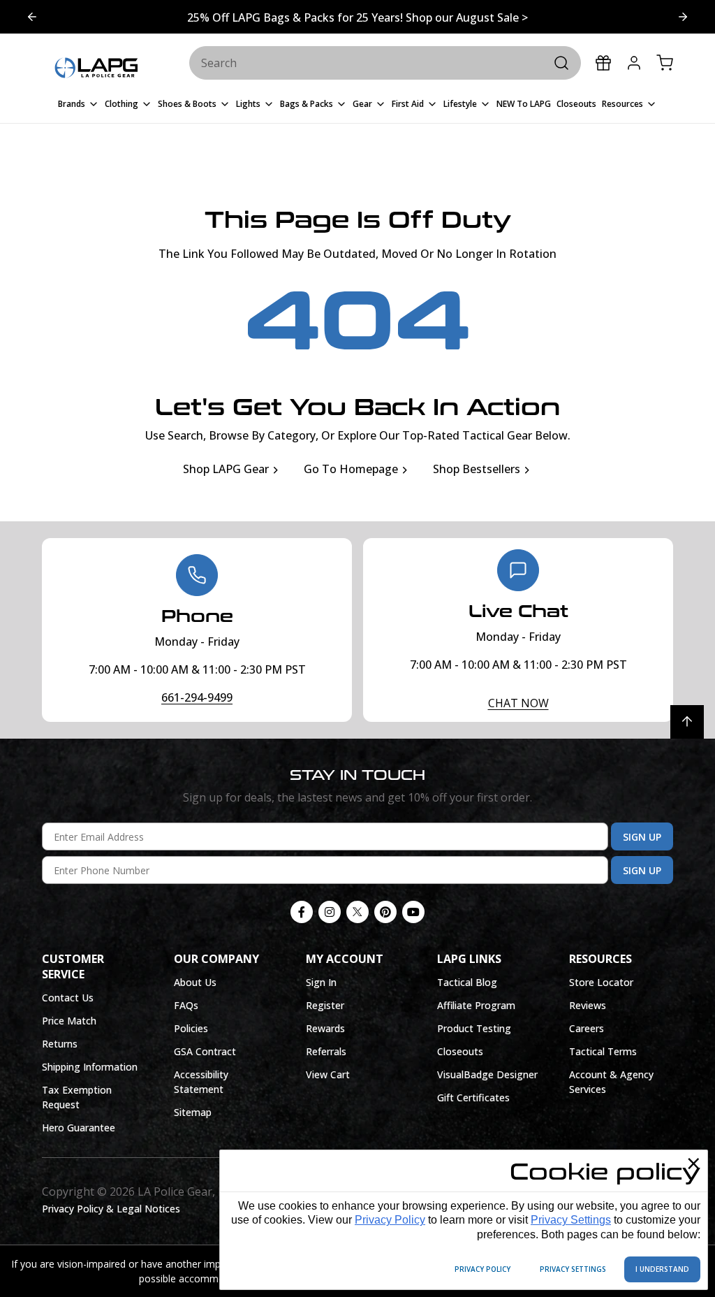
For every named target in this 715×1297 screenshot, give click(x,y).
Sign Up (642, 836)
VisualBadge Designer (487, 1074)
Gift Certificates (473, 1097)
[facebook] (301, 912)
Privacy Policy (390, 1220)
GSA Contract (205, 1051)
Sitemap (193, 1112)
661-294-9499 (197, 697)
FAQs (186, 1005)
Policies (191, 1028)
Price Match (69, 1020)
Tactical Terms (603, 1051)
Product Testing (474, 1028)
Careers (586, 1028)
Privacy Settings (571, 1220)
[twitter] (357, 912)
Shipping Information (90, 1066)
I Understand (662, 1269)
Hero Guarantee (78, 1127)
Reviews (587, 1005)
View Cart (328, 1074)
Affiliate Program (476, 1005)
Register (325, 1005)
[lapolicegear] (96, 68)
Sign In (321, 982)
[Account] (634, 63)
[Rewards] (603, 63)
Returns (60, 1043)
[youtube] (413, 912)
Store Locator (601, 982)
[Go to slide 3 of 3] (683, 16)
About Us (195, 982)
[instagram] (329, 912)
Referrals (326, 1051)
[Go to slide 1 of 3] (32, 16)
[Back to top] (687, 722)
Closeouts (460, 1051)
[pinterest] (385, 912)
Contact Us (68, 997)
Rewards (325, 1028)
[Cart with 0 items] (664, 63)
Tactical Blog (467, 982)
